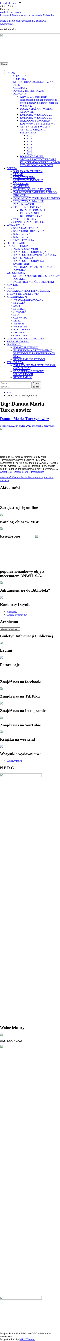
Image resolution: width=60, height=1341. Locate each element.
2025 (29, 150)
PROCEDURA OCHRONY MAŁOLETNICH (28, 373)
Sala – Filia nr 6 (21, 237)
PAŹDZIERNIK (22, 329)
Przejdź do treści (9, 3)
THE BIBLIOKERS (18, 341)
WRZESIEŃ (20, 326)
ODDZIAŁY (20, 87)
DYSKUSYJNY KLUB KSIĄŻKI (32, 189)
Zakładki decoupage (10, 12)
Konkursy (12, 611)
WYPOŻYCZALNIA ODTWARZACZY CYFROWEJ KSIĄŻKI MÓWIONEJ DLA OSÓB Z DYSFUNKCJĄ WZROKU (40, 161)
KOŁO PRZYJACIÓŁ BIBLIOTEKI (33, 281)
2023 (29, 144)
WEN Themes (27, 1339)
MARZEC (19, 308)
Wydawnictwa (20, 183)
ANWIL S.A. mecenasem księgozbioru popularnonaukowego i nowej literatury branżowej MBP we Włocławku (39, 101)
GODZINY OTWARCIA (20, 240)
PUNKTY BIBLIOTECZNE (28, 90)
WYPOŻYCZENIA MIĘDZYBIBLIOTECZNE (28, 179)
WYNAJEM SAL (16, 225)
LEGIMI (18, 174)
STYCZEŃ (19, 302)
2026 (29, 153)
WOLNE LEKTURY (24, 219)
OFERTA (12, 168)
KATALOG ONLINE (18, 246)
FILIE (16, 84)
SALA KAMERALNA (25, 228)
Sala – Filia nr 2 (21, 234)
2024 (29, 147)
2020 (29, 135)
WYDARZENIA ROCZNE (28, 299)
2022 (29, 141)
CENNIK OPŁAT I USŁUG (28, 222)
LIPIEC (17, 320)
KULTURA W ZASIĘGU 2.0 (36, 114)
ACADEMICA (21, 186)
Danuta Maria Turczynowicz (24, 418)
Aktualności (6, 477)
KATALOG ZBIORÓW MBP (29, 252)
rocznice (4, 480)
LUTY (17, 305)
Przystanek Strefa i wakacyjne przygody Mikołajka (27, 15)
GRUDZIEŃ (20, 335)
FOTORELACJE (16, 243)
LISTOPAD (19, 332)
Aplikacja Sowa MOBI (25, 249)
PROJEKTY (20, 93)
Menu (4, 64)
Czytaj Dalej (22, 471)
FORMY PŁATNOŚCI (25, 347)
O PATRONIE (21, 75)
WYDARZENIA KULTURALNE (25, 338)
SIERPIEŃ (19, 323)
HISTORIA (19, 78)
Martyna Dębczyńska (43, 425)
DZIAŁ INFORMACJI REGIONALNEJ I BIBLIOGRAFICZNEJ (32, 213)
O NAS (11, 72)
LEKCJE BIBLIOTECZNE (28, 207)
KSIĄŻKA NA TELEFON (27, 171)
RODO (10, 287)
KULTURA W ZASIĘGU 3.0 (36, 117)
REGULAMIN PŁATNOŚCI (29, 359)
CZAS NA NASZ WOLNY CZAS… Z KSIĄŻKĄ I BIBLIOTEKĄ (35, 129)
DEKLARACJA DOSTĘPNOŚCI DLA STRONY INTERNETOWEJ (28, 292)
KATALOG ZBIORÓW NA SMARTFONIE (28, 262)
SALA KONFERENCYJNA (28, 231)
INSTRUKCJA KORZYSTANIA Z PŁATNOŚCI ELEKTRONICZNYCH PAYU (34, 353)
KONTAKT (13, 284)
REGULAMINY (22, 377)
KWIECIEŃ (20, 311)
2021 (29, 138)
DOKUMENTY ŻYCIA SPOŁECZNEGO (36, 198)
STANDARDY (15, 362)
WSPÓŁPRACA (16, 272)
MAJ (16, 314)
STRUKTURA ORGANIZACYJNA (33, 81)
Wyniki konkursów (17, 614)
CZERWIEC (20, 317)
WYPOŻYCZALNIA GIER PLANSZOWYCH (28, 203)
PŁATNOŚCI (14, 344)
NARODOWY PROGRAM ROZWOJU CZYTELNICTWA (37, 122)
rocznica (48, 477)
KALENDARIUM (17, 296)
